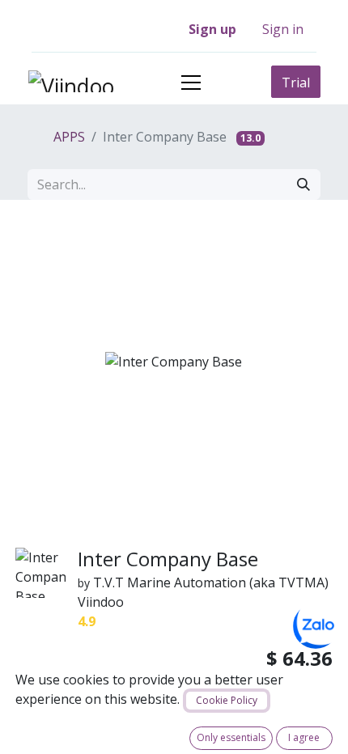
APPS (67, 137)
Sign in (282, 29)
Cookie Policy (226, 700)
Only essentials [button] (231, 737)
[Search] (303, 184)
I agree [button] (304, 737)
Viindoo (101, 602)
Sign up (212, 29)
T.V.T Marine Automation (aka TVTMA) (211, 582)
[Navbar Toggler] (191, 82)
